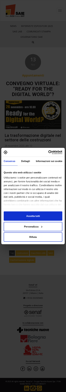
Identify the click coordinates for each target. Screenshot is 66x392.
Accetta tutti (33, 216)
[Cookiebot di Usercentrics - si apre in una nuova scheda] (48, 152)
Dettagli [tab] (25, 161)
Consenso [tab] (9, 161)
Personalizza (31, 226)
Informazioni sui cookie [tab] (49, 161)
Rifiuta (33, 237)
